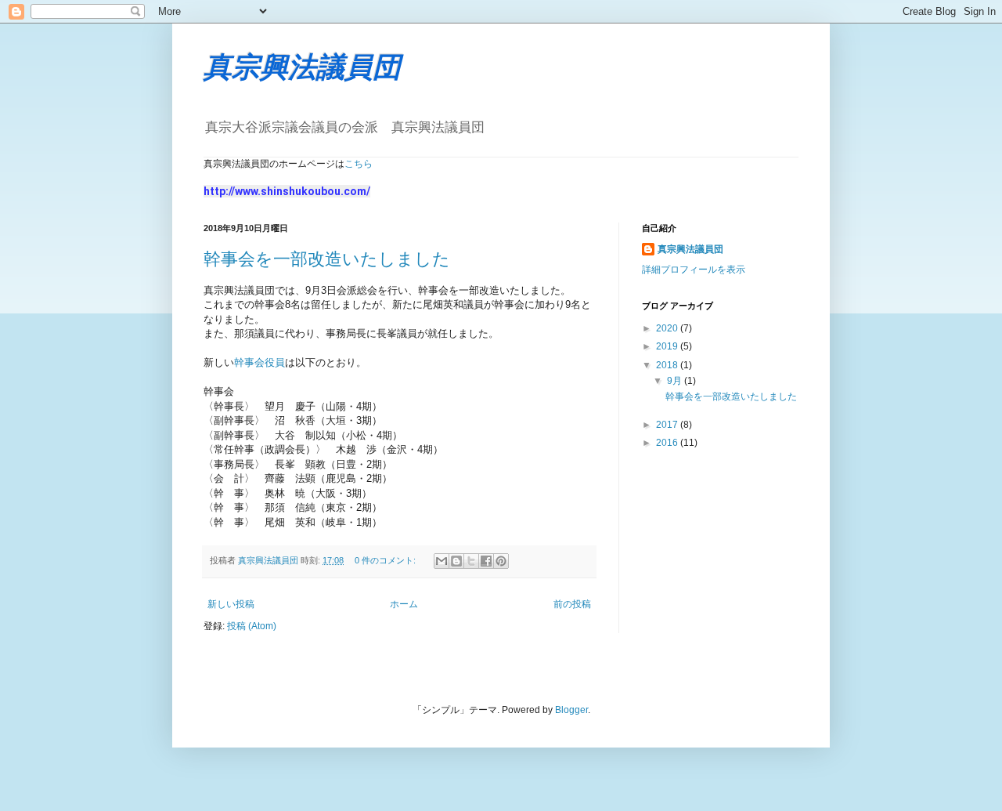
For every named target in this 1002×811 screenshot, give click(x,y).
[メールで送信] (441, 561)
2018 (668, 365)
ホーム (404, 604)
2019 (668, 346)
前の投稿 (572, 604)
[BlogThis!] (456, 561)
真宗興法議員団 (302, 67)
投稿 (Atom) (251, 626)
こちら (358, 163)
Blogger (571, 709)
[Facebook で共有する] (486, 561)
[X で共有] (471, 561)
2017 (668, 424)
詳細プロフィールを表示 (693, 269)
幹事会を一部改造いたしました (327, 259)
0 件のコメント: (386, 560)
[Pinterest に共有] (501, 561)
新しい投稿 (230, 604)
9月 (675, 380)
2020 (668, 328)
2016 (668, 442)
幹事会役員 (259, 362)
